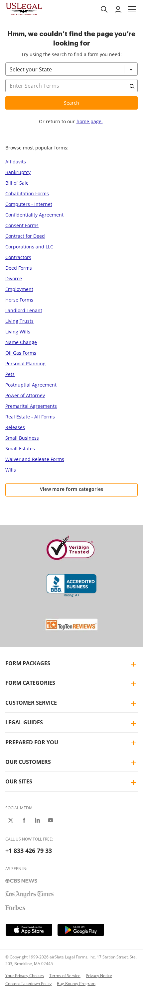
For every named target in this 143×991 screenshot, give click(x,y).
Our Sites (18, 781)
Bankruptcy (18, 172)
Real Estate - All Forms (30, 416)
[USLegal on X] (10, 820)
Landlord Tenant (23, 310)
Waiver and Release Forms (34, 459)
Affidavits (15, 161)
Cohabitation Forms (27, 193)
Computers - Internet (28, 204)
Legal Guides (24, 722)
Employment (19, 289)
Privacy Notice (99, 975)
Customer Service (31, 702)
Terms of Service (64, 975)
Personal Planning (25, 363)
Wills (10, 470)
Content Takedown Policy (28, 983)
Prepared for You (31, 742)
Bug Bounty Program (76, 983)
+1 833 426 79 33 (28, 851)
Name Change (21, 342)
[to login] (118, 9)
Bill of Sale (17, 183)
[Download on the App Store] (29, 930)
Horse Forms (19, 300)
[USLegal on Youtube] (50, 820)
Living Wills (17, 331)
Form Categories (30, 682)
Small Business (22, 438)
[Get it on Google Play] (80, 930)
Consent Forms (22, 225)
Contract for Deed (25, 236)
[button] (132, 9)
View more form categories (71, 489)
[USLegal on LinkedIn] (37, 820)
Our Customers (28, 762)
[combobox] (71, 94)
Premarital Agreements (31, 406)
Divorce (13, 278)
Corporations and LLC (29, 246)
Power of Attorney (25, 395)
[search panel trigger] (104, 9)
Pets (10, 374)
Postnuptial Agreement (31, 385)
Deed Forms (18, 268)
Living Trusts (19, 321)
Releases (15, 427)
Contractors (18, 257)
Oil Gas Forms (20, 353)
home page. (89, 121)
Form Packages (27, 663)
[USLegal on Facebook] (24, 820)
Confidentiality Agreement (34, 215)
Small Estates (20, 448)
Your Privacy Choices (24, 975)
